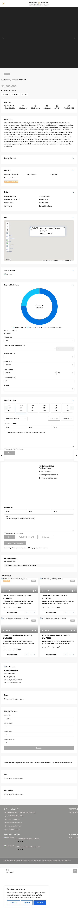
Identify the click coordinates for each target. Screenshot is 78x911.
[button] (43, 242)
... (32, 604)
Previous (6, 408)
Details (6, 192)
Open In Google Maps (11, 181)
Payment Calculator (11, 285)
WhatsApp (46, 537)
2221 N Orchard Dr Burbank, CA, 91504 (17, 635)
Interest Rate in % (9, 739)
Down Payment (8, 369)
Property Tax (8, 337)
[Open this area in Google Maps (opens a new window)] (8, 259)
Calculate (39, 748)
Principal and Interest (10, 331)
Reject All (27, 902)
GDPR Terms (19, 449)
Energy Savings (10, 158)
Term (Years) (8, 731)
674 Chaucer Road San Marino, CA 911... (28, 847)
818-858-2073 (11, 819)
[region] (26, 896)
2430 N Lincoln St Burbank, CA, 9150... (28, 839)
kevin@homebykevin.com (49, 475)
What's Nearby (9, 270)
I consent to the (14, 449)
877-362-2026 (11, 816)
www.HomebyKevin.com (14, 826)
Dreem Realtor (46, 860)
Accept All (39, 902)
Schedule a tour (10, 400)
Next (72, 408)
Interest (6, 385)
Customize (13, 902)
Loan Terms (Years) (10, 377)
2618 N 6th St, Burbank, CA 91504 (54, 596)
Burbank (13, 91)
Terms (71, 260)
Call (27, 537)
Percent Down (8, 723)
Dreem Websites (65, 860)
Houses (7, 74)
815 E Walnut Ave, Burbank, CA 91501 (56, 635)
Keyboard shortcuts (47, 260)
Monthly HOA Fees (9, 353)
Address (7, 170)
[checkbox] (5, 449)
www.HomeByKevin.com (49, 478)
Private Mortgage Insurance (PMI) (14, 345)
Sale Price (7, 715)
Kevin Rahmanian (46, 466)
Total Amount (8, 361)
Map (6, 217)
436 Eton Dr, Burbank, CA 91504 (50, 228)
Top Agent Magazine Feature (14, 699)
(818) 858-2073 (46, 471)
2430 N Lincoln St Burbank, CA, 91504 (17, 596)
